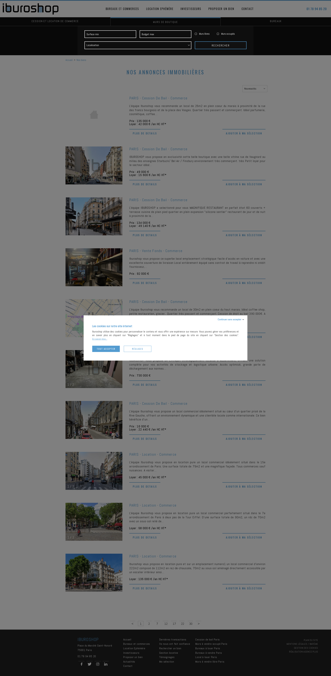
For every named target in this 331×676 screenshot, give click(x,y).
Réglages (137, 348)
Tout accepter (106, 348)
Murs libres (204, 33)
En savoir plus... (99, 338)
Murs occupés (228, 33)
